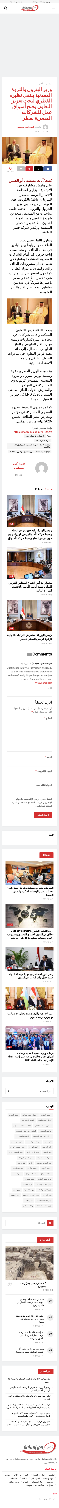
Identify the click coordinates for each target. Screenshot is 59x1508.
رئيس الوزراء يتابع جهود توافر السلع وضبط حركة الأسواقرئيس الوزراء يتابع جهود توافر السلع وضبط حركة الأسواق (30, 534)
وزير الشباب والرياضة (31, 1195)
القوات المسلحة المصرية (42, 1136)
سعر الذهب (47, 1152)
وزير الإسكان (27, 1184)
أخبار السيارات (37, 1482)
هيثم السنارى (29, 1179)
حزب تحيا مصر (17, 1142)
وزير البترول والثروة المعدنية (21, 451)
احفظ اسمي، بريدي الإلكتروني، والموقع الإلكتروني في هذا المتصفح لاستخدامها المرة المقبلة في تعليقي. (32, 802)
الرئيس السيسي (45, 1131)
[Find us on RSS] (40, 1499)
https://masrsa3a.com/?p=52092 (33, 432)
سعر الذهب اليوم (33, 1152)
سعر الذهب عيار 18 (15, 1152)
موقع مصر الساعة (43, 451)
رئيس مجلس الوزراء (17, 1147)
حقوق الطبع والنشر (42, 1459)
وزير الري (16, 1190)
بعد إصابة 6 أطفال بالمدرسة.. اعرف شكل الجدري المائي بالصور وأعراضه (31, 1335)
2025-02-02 (47, 1021)
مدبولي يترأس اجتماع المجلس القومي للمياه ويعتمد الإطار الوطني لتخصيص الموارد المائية (30, 586)
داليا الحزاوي (46, 1147)
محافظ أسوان (46, 1168)
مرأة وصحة (39, 1485)
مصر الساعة (46, 1115)
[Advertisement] (29, 43)
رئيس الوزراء (33, 1147)
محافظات (14, 1478)
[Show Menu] (53, 8)
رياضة (27, 1475)
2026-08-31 (45, 542)
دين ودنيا (50, 1482)
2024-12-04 (47, 942)
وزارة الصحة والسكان (43, 1184)
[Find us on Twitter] (50, 1499)
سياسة (24, 1478)
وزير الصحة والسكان (44, 1200)
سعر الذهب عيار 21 (44, 1158)
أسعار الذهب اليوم (44, 1120)
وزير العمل (29, 1200)
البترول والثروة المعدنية (35, 436)
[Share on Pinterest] (29, 168)
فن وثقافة (17, 1475)
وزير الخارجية (29, 1190)
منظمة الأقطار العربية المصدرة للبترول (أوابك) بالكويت (32, 446)
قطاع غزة (21, 1163)
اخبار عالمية (35, 1478)
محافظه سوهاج (31, 1174)
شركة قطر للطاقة (42, 441)
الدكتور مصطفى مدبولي (22, 1126)
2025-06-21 (47, 1064)
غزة (30, 1163)
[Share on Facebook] (47, 168)
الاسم (48, 757)
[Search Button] (5, 8)
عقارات (50, 1485)
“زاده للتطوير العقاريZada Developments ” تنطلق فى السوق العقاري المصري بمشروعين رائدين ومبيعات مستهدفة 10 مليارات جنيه (30, 934)
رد (48, 688)
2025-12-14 (39, 131)
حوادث (7, 1475)
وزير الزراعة (47, 1195)
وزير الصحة (15, 1195)
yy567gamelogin (43, 663)
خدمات (25, 1482)
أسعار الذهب (13, 1115)
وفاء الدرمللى (28, 1206)
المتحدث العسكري (22, 1136)
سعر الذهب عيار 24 (26, 1158)
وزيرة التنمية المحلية (44, 1206)
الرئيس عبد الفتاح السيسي (26, 1131)
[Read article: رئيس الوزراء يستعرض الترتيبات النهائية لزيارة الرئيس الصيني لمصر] (29, 616)
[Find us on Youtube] (45, 1499)
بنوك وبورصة (48, 1478)
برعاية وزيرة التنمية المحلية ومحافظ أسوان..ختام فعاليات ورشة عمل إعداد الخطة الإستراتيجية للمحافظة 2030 (30, 1057)
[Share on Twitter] (38, 168)
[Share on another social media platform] (21, 168)
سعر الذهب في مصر (43, 1163)
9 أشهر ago (26, 664)
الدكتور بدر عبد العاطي (43, 1126)
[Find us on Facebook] (53, 1499)
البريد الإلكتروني (43, 771)
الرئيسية (48, 84)
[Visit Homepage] (29, 8)
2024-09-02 (47, 982)
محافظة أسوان (17, 1168)
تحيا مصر (48, 1142)
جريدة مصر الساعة (34, 1142)
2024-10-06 (47, 899)
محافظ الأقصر (32, 1168)
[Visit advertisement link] (29, 1)
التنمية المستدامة (28, 1120)
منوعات (29, 1485)
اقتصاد (10, 925)
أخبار (41, 84)
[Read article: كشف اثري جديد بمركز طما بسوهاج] (29, 1263)
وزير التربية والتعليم (44, 1190)
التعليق (48, 718)
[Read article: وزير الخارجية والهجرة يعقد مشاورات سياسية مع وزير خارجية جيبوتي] (29, 999)
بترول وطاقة (14, 1482)
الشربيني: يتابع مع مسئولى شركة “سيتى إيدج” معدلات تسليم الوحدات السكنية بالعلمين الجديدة (30, 891)
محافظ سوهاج (46, 1174)
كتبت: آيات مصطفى (25, 127)
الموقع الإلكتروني (44, 785)
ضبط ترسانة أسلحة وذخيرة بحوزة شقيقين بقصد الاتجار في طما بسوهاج (30, 1302)
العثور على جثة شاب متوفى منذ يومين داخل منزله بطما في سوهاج (30, 1319)
